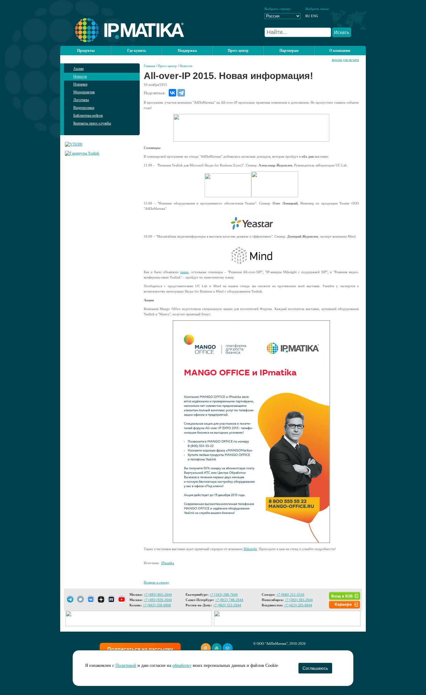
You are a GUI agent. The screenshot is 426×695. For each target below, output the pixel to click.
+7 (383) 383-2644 (299, 600)
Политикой (125, 665)
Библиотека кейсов (88, 115)
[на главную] (122, 41)
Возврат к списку (156, 582)
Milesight (250, 549)
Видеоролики (83, 108)
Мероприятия (84, 92)
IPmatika (167, 563)
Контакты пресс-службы (92, 123)
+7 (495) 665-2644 (158, 594)
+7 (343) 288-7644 (224, 594)
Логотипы (81, 100)
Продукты (85, 50)
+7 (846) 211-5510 (290, 594)
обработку (181, 665)
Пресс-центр (167, 66)
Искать (341, 32)
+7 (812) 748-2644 (229, 600)
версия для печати (345, 60)
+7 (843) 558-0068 (157, 605)
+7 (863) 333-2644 (227, 605)
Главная (149, 66)
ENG (314, 16)
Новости (80, 76)
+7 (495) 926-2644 (158, 600)
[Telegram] (181, 92)
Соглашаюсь (315, 668)
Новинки (80, 84)
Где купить (136, 50)
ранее (184, 272)
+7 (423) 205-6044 (298, 605)
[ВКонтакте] (172, 92)
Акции (78, 69)
